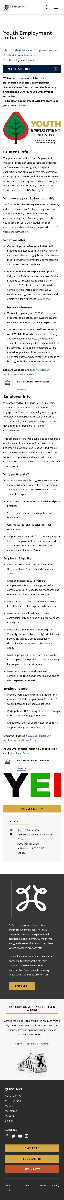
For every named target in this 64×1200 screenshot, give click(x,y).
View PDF (21, 389)
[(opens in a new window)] (7, 1136)
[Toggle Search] (46, 7)
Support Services (46, 50)
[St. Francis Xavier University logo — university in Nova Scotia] (14, 7)
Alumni (45, 1043)
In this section (19, 69)
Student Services (21, 50)
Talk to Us (31, 1043)
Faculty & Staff (32, 808)
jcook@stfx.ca (20, 753)
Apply (18, 1043)
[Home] (5, 50)
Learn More (22, 986)
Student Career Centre (18, 55)
